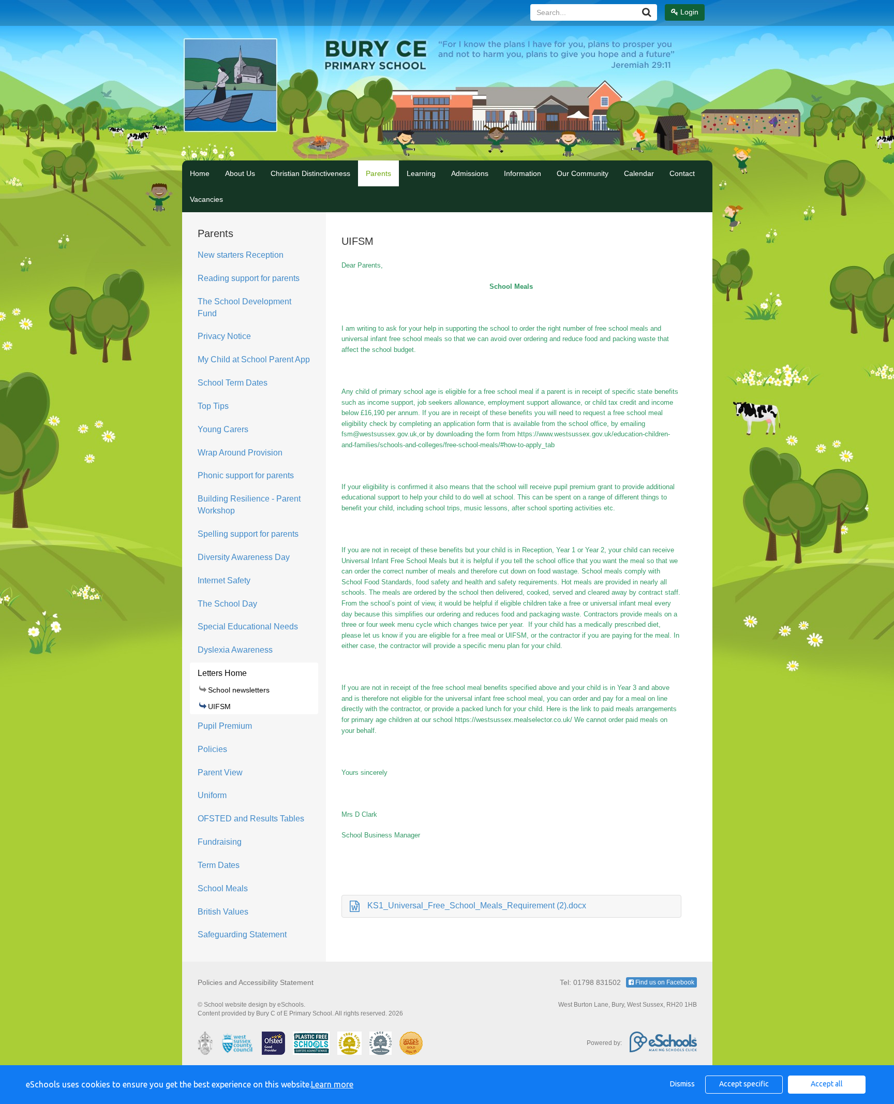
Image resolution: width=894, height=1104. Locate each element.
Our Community (582, 173)
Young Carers (223, 429)
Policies (212, 749)
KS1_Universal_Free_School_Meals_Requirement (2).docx (476, 905)
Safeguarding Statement (242, 934)
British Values (223, 911)
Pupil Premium (225, 726)
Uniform (212, 795)
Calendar (639, 173)
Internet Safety (224, 580)
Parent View (220, 772)
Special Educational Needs (248, 626)
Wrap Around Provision (240, 452)
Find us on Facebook (664, 982)
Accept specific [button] (744, 1084)
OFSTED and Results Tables (251, 818)
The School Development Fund (244, 307)
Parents (378, 173)
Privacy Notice (224, 336)
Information (522, 173)
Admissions (469, 173)
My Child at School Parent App (254, 359)
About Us (240, 173)
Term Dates (219, 865)
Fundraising (220, 841)
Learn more (332, 1084)
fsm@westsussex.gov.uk (379, 434)
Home (200, 173)
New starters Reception (241, 255)
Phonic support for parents (246, 475)
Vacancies (206, 199)
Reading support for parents (249, 278)
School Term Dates (232, 382)
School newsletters (239, 690)
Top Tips (213, 406)
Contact (682, 173)
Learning (421, 173)
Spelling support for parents (248, 533)
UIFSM (219, 706)
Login (688, 12)
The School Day (227, 603)
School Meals (223, 888)
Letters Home (222, 673)
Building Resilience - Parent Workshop (249, 504)
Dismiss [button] (682, 1084)
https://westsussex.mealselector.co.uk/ (513, 720)
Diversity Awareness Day (244, 557)
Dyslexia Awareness (235, 649)
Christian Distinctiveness (310, 173)
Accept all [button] (827, 1084)
